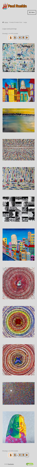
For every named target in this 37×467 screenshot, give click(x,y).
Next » (27, 38)
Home (6, 22)
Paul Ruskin (14, 6)
